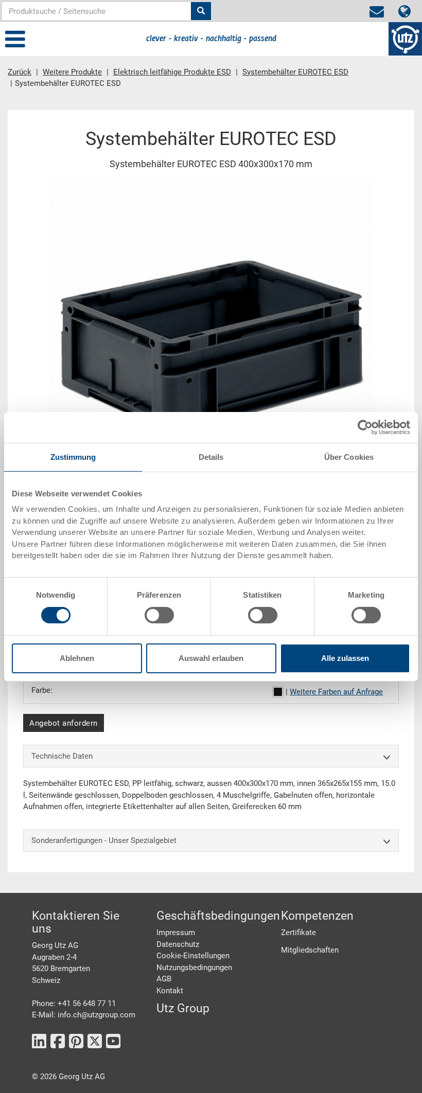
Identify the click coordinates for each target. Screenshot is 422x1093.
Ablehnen (77, 658)
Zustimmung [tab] (73, 456)
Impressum (175, 932)
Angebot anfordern (63, 723)
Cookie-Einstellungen (193, 955)
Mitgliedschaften (310, 950)
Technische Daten (62, 756)
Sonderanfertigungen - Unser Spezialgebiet (104, 840)
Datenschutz (177, 944)
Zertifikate (298, 932)
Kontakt (169, 990)
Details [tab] (211, 456)
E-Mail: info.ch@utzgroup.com (83, 1014)
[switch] (159, 615)
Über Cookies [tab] (349, 456)
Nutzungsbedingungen (194, 967)
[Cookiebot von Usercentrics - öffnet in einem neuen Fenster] (365, 427)
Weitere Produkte (72, 72)
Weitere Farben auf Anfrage (336, 691)
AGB (163, 978)
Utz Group (182, 1008)
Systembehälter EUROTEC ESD (295, 72)
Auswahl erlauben (211, 658)
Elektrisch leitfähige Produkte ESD (172, 72)
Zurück (19, 72)
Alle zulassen (345, 658)
